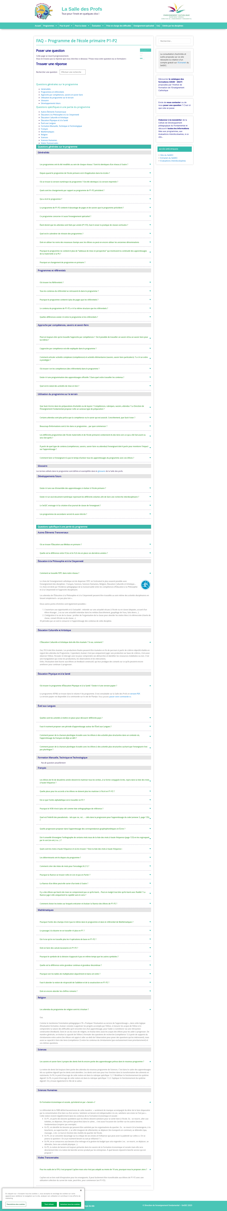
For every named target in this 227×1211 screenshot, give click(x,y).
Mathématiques (47, 131)
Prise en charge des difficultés (118, 25)
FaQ (158, 25)
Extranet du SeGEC (169, 158)
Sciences (44, 137)
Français (44, 129)
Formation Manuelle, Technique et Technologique (61, 126)
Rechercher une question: (46, 72)
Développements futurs (51, 103)
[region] (43, 1198)
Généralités (46, 89)
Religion (44, 134)
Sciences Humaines (49, 140)
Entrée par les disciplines (172, 25)
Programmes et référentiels (52, 92)
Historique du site (87, 1206)
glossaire (101, 471)
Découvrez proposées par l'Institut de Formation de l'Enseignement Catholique (171, 85)
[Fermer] (80, 1190)
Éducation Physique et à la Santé (54, 120)
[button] (95, 164)
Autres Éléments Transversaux (53, 112)
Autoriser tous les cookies (70, 1204)
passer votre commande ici (120, 696)
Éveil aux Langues (48, 123)
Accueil (38, 25)
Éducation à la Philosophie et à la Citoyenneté (60, 114)
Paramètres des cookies (16, 1204)
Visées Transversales (49, 143)
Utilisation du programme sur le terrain (57, 97)
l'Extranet (181, 62)
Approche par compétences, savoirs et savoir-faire (62, 94)
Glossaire (45, 100)
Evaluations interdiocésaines (173, 161)
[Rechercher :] (174, 40)
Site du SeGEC (166, 155)
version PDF (135, 693)
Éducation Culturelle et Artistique (54, 117)
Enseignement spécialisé (144, 25)
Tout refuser (49, 1204)
